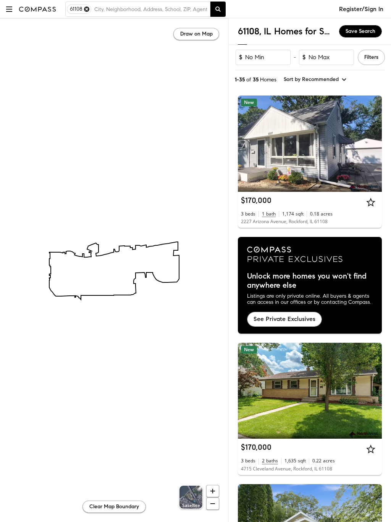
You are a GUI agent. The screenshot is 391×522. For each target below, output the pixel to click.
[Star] (371, 202)
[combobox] (150, 9)
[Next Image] (373, 144)
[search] (218, 9)
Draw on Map (196, 34)
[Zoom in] (212, 491)
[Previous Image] (247, 144)
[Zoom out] (212, 504)
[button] (9, 9)
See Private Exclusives (284, 319)
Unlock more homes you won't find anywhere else (307, 281)
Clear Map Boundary (114, 506)
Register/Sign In (361, 9)
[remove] (87, 9)
